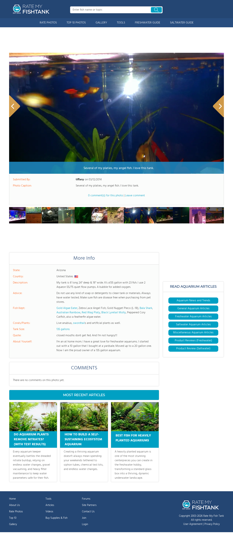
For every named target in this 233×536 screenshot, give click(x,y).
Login (85, 524)
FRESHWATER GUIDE (147, 22)
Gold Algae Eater (66, 308)
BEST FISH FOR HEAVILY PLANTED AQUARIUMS (133, 438)
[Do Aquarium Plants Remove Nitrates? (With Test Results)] (33, 416)
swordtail (79, 323)
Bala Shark (146, 308)
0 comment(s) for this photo (105, 195)
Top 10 (12, 518)
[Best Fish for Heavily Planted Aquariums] (135, 416)
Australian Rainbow (68, 312)
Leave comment (135, 195)
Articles (50, 505)
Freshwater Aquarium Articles (193, 316)
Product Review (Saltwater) (193, 348)
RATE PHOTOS (48, 22)
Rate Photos (16, 511)
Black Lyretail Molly (113, 312)
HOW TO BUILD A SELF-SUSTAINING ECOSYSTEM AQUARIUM (83, 439)
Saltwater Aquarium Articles (193, 324)
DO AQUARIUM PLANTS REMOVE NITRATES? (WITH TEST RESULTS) (31, 439)
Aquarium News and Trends (193, 300)
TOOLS (121, 22)
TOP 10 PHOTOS (76, 22)
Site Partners (89, 505)
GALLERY (101, 22)
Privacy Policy (212, 524)
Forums (86, 499)
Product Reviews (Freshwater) (193, 340)
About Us (14, 505)
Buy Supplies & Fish (57, 518)
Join (84, 518)
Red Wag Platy (91, 312)
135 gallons (63, 329)
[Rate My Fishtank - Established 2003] (32, 9)
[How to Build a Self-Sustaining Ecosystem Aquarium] (84, 416)
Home (12, 499)
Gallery (13, 524)
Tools (48, 499)
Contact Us (88, 511)
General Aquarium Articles (193, 308)
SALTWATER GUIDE (181, 22)
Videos (49, 511)
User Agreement (192, 524)
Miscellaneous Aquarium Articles (193, 332)
